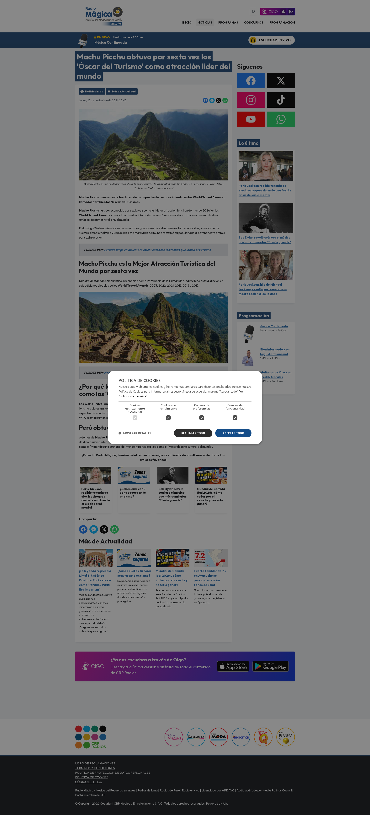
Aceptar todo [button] (233, 433)
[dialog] (185, 407)
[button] (135, 433)
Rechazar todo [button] (193, 433)
